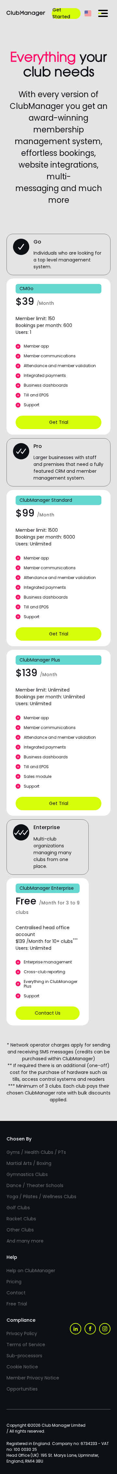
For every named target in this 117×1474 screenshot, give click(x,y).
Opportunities (22, 1389)
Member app (36, 346)
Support (31, 405)
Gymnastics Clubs (27, 1174)
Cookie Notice (22, 1366)
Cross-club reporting (44, 972)
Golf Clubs (18, 1207)
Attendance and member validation (60, 366)
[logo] (25, 13)
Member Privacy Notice (32, 1378)
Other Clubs (20, 1230)
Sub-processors (24, 1355)
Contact (16, 1292)
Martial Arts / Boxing (28, 1163)
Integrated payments (45, 375)
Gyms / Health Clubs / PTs (36, 1152)
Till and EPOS (36, 395)
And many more (25, 1241)
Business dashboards (46, 385)
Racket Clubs (21, 1218)
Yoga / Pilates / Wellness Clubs (41, 1196)
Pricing (13, 1281)
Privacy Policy (21, 1333)
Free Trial (16, 1304)
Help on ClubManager (30, 1270)
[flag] (87, 13)
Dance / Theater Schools (34, 1185)
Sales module (37, 776)
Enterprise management (48, 962)
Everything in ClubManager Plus (50, 984)
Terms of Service (25, 1344)
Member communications (50, 356)
